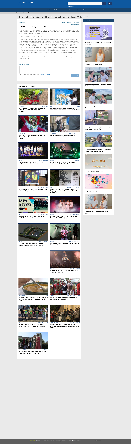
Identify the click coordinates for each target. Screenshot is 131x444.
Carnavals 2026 (67, 10)
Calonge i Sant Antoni (74, 133)
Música (20, 160)
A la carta (76, 10)
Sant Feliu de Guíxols (43, 187)
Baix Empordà (44, 106)
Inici (17, 13)
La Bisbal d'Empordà (43, 241)
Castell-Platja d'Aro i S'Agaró (70, 22)
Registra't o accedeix (45, 74)
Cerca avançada (71, 6)
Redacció (22, 22)
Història (30, 13)
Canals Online (84, 10)
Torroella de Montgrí (75, 214)
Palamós (78, 106)
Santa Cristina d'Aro (43, 160)
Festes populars (22, 133)
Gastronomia (22, 106)
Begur (46, 295)
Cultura (24, 13)
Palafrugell (77, 160)
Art (51, 106)
